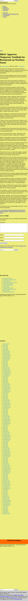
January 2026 (6, 353)
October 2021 (6, 422)
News (4, 6)
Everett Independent (7, 283)
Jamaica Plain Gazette (8, 285)
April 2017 (5, 494)
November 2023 (7, 388)
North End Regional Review (10, 289)
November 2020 (7, 436)
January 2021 (6, 434)
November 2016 (7, 501)
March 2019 (6, 463)
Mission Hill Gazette (8, 287)
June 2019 (5, 459)
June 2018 (5, 475)
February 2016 (6, 513)
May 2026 (5, 347)
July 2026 (5, 345)
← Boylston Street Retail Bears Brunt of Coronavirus (12, 210)
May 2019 (5, 461)
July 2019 (5, 458)
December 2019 (7, 451)
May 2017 (5, 493)
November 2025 (7, 355)
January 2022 (6, 417)
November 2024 (7, 372)
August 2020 (6, 440)
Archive (5, 16)
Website (2, 240)
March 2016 (6, 512)
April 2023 (5, 397)
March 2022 (6, 415)
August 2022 (6, 408)
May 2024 (5, 380)
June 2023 (5, 395)
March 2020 (6, 447)
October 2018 (6, 470)
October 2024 (6, 373)
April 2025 (5, 365)
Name (2, 234)
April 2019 (5, 462)
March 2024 (6, 382)
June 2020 (5, 443)
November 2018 (7, 469)
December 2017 (7, 484)
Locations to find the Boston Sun (11, 14)
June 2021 (5, 427)
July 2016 (5, 506)
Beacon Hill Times (7, 278)
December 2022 (7, 403)
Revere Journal (6, 290)
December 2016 (7, 500)
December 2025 (7, 354)
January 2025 (6, 369)
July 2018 (5, 474)
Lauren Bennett (5, 66)
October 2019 (6, 454)
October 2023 (6, 389)
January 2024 (6, 385)
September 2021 (7, 423)
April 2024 (5, 381)
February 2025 (6, 368)
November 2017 (7, 485)
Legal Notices (6, 15)
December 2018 (7, 467)
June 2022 (5, 411)
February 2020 (6, 448)
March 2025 (6, 366)
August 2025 (6, 360)
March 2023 (6, 399)
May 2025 (5, 364)
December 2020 (7, 435)
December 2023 (7, 386)
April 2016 (5, 511)
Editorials (5, 7)
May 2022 (5, 412)
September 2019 (7, 455)
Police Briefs (6, 8)
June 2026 (5, 346)
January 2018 (6, 482)
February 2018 (6, 481)
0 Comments (21, 66)
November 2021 (7, 420)
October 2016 (6, 502)
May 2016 (5, 509)
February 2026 (6, 351)
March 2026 (6, 350)
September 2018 (7, 471)
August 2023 (6, 392)
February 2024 (6, 384)
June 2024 (5, 378)
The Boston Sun (4, 2)
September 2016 (7, 504)
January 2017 (6, 498)
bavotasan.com (18, 599)
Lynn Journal (6, 286)
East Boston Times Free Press (10, 282)
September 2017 (7, 488)
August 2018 (6, 473)
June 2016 (5, 508)
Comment (3, 222)
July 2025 (5, 361)
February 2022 (6, 416)
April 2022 (5, 413)
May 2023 (5, 396)
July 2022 (5, 409)
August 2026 (6, 343)
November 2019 (7, 453)
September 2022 (7, 407)
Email (2, 237)
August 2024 (6, 376)
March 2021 (6, 431)
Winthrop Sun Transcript (9, 291)
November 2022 (7, 404)
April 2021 (5, 430)
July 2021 (5, 426)
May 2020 (5, 444)
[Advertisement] (14, 34)
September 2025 (7, 358)
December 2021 (7, 419)
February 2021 (6, 432)
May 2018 (5, 477)
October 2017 (6, 486)
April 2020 (5, 446)
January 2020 (6, 450)
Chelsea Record (6, 281)
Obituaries (5, 10)
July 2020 (5, 442)
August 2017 (6, 489)
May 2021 (5, 428)
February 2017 (6, 497)
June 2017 (5, 492)
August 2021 (6, 424)
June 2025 (5, 362)
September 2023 (7, 391)
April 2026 (5, 349)
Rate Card (5, 12)
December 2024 (7, 370)
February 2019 (6, 465)
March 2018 (6, 480)
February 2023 (6, 400)
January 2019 (6, 466)
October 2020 (6, 438)
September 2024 (7, 374)
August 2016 (6, 505)
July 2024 (5, 377)
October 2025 (6, 357)
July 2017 (5, 490)
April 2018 (5, 478)
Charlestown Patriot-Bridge (9, 279)
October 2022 (6, 405)
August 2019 (6, 457)
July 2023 (5, 393)
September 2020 (7, 439)
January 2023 (6, 401)
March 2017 (6, 496)
